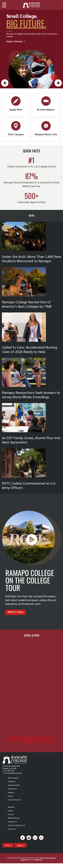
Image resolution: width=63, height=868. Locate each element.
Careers (10, 811)
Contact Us (12, 829)
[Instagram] (35, 838)
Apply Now (16, 109)
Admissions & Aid (14, 785)
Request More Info (46, 134)
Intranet (11, 814)
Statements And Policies (47, 858)
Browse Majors (46, 109)
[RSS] (41, 838)
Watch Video (16, 612)
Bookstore (11, 807)
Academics (11, 781)
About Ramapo (13, 778)
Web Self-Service (13, 818)
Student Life (12, 789)
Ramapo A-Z (12, 822)
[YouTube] (29, 838)
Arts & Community (14, 800)
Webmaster (38, 859)
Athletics (11, 792)
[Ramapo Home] (31, 5)
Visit (8, 845)
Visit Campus (16, 134)
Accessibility (25, 859)
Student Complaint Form (16, 825)
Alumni (10, 796)
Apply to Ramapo (15, 41)
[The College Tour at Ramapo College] (31, 564)
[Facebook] (22, 838)
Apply (20, 845)
